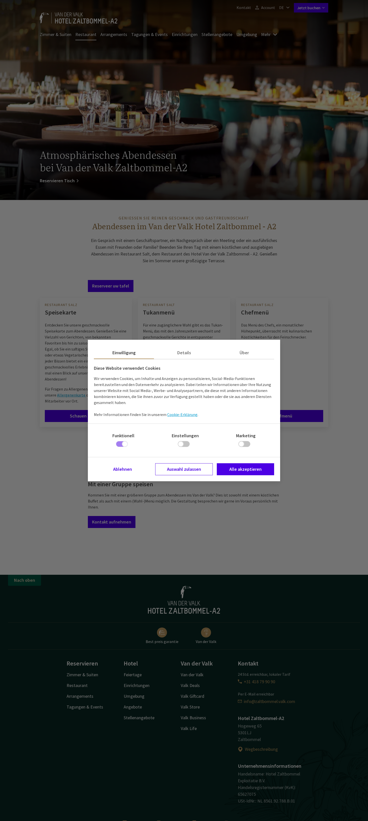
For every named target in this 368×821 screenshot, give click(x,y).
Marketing (246, 435)
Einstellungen (185, 435)
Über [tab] (244, 353)
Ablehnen (122, 469)
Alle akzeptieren (245, 469)
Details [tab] (184, 353)
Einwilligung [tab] (124, 353)
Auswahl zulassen (184, 469)
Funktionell (123, 435)
